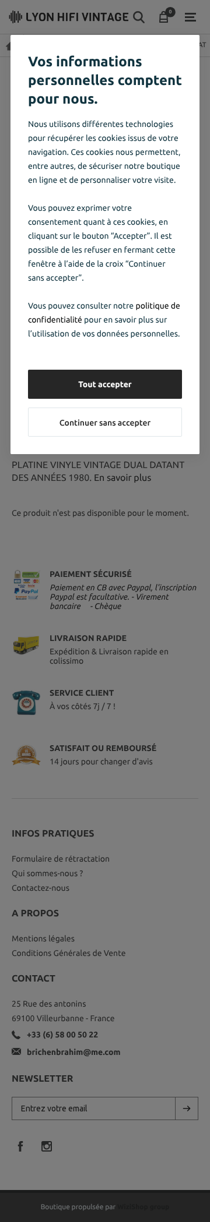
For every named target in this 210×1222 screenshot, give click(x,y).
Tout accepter (105, 384)
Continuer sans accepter (105, 422)
